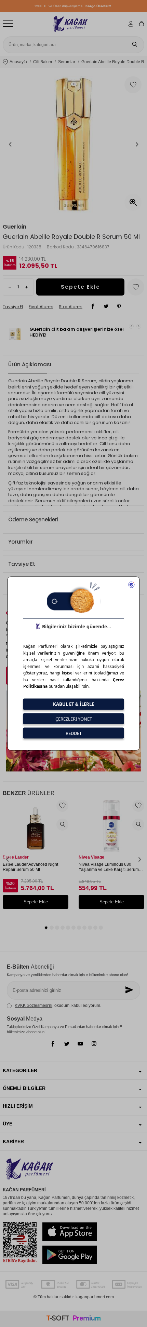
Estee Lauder (16, 857)
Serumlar (66, 61)
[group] (73, 144)
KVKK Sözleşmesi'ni (33, 1005)
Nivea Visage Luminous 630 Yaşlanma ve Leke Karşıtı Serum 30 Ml (109, 867)
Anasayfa (18, 61)
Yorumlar (20, 541)
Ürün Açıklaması (29, 364)
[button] (10, 144)
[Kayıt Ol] (129, 990)
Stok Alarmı (70, 307)
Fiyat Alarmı (41, 307)
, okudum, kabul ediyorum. (58, 1005)
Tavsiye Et (13, 307)
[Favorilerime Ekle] (62, 806)
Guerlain (14, 227)
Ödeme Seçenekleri (33, 519)
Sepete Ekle (80, 286)
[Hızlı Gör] (62, 825)
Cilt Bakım (42, 61)
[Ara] (134, 45)
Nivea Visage (91, 857)
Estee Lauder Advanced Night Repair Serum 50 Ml (30, 867)
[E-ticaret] (73, 1319)
